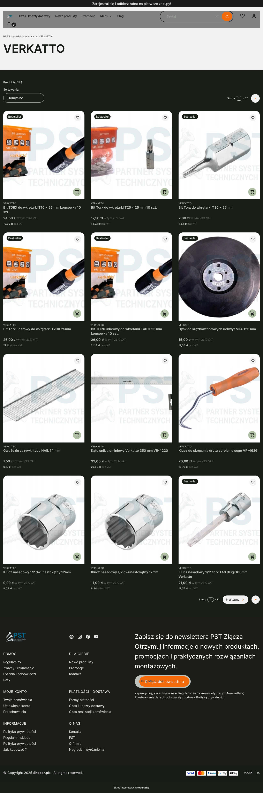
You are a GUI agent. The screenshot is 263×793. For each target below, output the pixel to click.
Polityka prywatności (19, 732)
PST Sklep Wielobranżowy (18, 36)
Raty (6, 680)
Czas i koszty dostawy (87, 706)
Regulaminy (12, 662)
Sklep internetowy (130, 787)
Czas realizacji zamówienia (90, 712)
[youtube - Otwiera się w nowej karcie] (96, 636)
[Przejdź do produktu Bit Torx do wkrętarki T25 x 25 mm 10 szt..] (131, 155)
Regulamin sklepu (16, 738)
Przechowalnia (14, 712)
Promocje (76, 668)
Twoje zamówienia (17, 700)
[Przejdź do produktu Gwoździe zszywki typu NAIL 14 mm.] (43, 398)
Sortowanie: (11, 89)
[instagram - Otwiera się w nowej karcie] (79, 636)
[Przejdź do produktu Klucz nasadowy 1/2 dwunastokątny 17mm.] (131, 520)
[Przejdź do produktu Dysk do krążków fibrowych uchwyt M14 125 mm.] (219, 276)
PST (72, 738)
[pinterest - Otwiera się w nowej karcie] (71, 636)
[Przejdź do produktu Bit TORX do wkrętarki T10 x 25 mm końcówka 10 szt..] (43, 155)
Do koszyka (77, 192)
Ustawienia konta (16, 706)
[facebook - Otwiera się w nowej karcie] (87, 636)
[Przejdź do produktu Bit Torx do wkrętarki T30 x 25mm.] (219, 155)
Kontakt (75, 674)
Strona (231, 98)
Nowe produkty (81, 662)
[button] (227, 16)
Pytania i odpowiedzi (19, 674)
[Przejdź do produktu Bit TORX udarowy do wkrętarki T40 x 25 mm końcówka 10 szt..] (131, 276)
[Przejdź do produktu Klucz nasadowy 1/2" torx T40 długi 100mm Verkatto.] (219, 520)
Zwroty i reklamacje (18, 668)
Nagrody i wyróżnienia (86, 749)
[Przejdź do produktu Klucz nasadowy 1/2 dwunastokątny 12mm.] (43, 520)
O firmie (75, 743)
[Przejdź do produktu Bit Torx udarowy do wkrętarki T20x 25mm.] (43, 276)
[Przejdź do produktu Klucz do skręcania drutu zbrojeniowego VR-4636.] (219, 398)
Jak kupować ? (15, 749)
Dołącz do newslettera (164, 681)
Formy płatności (81, 700)
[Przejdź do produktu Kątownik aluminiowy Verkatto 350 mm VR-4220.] (131, 398)
